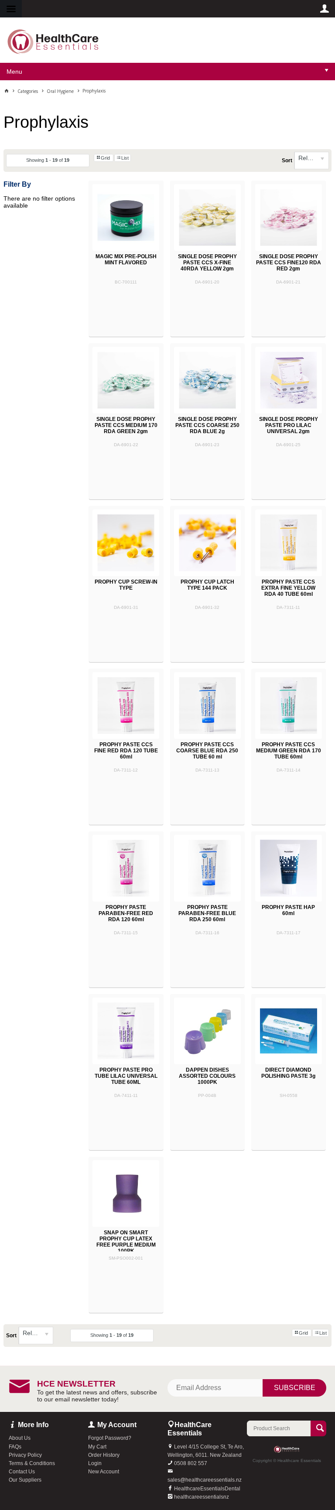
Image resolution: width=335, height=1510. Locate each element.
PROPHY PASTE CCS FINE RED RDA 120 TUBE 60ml (126, 750)
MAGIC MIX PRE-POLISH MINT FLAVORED (126, 259)
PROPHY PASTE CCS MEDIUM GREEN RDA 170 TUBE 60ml (288, 750)
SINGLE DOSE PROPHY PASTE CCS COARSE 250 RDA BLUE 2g (207, 425)
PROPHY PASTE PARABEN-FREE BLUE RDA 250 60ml (207, 913)
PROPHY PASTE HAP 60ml (288, 910)
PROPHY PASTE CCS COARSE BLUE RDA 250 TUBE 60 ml (207, 750)
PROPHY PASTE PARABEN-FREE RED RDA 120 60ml (126, 913)
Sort (287, 160)
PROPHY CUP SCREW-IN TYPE (126, 585)
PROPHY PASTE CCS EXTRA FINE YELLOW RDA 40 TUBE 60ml (288, 588)
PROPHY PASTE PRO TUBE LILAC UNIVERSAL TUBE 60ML (126, 1076)
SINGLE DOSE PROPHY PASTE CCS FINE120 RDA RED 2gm (288, 262)
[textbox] (279, 1428)
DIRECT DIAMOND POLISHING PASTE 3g (288, 1073)
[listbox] (311, 160)
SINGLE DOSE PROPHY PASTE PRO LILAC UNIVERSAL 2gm (288, 425)
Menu (14, 71)
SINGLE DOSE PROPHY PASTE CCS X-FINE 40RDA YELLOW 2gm (207, 262)
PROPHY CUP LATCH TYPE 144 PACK (207, 585)
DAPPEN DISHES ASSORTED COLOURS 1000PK (207, 1076)
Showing (47, 160)
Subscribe (294, 1387)
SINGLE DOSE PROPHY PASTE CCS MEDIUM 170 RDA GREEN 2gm (126, 425)
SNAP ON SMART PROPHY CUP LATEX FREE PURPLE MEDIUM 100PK (126, 1242)
